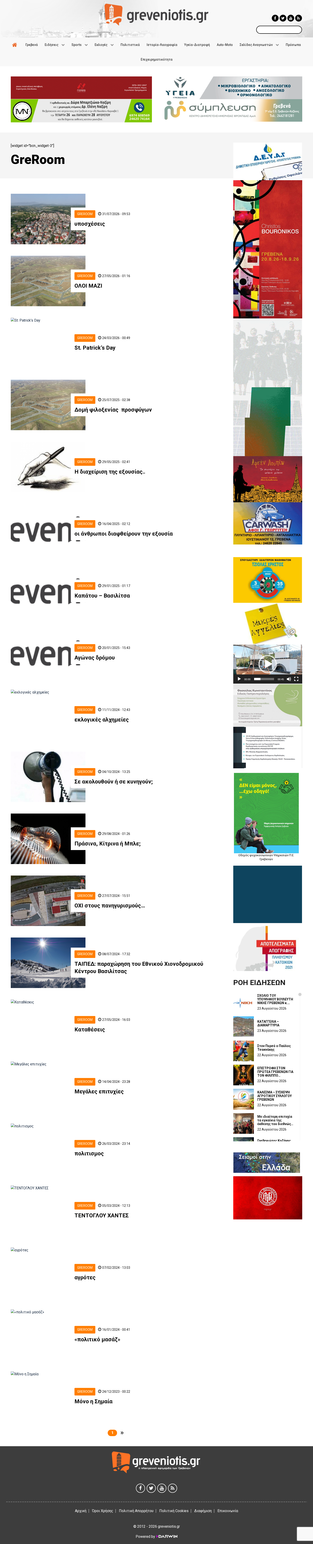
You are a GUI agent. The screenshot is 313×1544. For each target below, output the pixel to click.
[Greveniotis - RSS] (298, 18)
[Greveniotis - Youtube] (290, 18)
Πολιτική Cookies (174, 1511)
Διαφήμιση (203, 1511)
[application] (267, 664)
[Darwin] (166, 1536)
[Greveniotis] (156, 14)
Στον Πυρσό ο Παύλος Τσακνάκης (274, 1047)
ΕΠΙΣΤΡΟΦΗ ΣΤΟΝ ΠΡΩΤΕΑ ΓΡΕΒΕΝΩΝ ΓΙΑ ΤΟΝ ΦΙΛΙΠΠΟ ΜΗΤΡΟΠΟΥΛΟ (275, 1071)
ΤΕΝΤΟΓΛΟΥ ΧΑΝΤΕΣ (101, 1215)
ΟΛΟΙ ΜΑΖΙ (88, 286)
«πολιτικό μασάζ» (97, 1339)
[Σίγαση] (289, 679)
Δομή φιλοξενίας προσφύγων (113, 410)
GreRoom (85, 214)
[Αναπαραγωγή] (239, 679)
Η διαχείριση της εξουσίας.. (109, 472)
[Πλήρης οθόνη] (296, 679)
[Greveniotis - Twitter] (283, 18)
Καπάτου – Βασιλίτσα (102, 595)
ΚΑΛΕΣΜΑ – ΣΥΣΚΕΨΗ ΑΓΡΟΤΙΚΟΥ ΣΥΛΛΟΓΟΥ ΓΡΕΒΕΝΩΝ (274, 1095)
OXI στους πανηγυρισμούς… (109, 905)
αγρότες (85, 1277)
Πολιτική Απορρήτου (136, 1511)
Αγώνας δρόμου (94, 657)
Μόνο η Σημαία (93, 1401)
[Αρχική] (15, 44)
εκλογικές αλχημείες (101, 719)
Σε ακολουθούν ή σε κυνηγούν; (113, 781)
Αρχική (80, 1511)
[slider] (264, 679)
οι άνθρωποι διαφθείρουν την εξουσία (123, 534)
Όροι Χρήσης (102, 1511)
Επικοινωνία (227, 1511)
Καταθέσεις (90, 1029)
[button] (267, 664)
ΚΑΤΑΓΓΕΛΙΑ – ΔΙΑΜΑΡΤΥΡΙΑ (268, 1023)
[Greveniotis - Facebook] (275, 18)
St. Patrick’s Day (94, 348)
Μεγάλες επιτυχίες (99, 1091)
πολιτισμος (89, 1153)
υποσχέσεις (89, 224)
